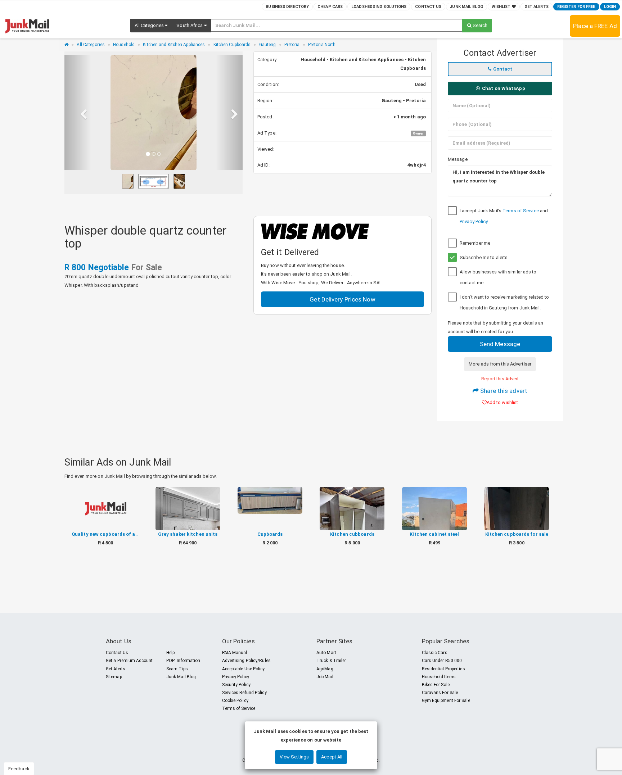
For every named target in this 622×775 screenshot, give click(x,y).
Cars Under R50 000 (442, 660)
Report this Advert (500, 378)
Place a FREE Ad (595, 26)
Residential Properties (443, 668)
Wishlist (502, 6)
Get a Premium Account (129, 660)
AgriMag (324, 668)
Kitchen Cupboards (232, 44)
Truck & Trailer (331, 660)
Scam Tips (177, 668)
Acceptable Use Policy (243, 668)
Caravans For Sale (440, 692)
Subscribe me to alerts (484, 257)
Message (458, 159)
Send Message (500, 344)
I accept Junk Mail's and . (504, 216)
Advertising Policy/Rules (246, 660)
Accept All (331, 757)
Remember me (475, 243)
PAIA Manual (234, 652)
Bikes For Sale (436, 684)
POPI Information (183, 660)
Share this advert (503, 390)
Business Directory (287, 6)
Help (170, 652)
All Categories (90, 44)
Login (610, 6)
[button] (151, 25)
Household (124, 44)
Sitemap (114, 676)
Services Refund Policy (244, 692)
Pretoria (292, 44)
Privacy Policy (473, 221)
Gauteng (267, 44)
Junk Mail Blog (466, 6)
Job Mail (324, 676)
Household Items (439, 676)
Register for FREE (576, 6)
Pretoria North (321, 44)
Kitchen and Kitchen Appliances (174, 44)
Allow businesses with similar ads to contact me (498, 277)
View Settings (294, 757)
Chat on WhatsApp (503, 88)
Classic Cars (434, 652)
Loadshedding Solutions (378, 6)
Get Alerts (536, 6)
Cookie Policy (235, 700)
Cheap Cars (330, 6)
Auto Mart (326, 652)
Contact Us (428, 6)
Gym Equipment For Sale (446, 700)
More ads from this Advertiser (500, 364)
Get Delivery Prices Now (342, 299)
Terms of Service (520, 210)
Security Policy (236, 684)
